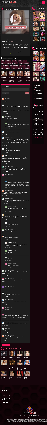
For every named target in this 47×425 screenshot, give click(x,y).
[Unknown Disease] (20, 373)
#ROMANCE (8, 68)
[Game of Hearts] (42, 33)
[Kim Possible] (36, 58)
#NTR (28, 65)
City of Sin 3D (19, 79)
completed (37, 112)
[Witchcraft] (42, 28)
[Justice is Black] (27, 362)
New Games (39, 90)
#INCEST (20, 63)
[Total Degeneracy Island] (39, 16)
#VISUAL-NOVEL (26, 68)
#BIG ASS (19, 60)
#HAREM (15, 63)
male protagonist (36, 124)
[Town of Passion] (36, 73)
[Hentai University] (42, 73)
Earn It (2, 367)
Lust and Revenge (3, 378)
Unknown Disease (19, 378)
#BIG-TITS (24, 60)
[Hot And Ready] (27, 373)
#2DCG (2, 60)
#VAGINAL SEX (19, 68)
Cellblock (3, 357)
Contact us (5, 402)
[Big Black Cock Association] (20, 362)
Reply (6, 101)
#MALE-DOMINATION (4, 65)
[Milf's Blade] (36, 78)
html (36, 120)
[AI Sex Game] (27, 73)
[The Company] (36, 38)
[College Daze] (42, 38)
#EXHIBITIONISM (10, 63)
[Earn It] (4, 362)
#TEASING (13, 68)
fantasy (36, 114)
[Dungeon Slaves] (36, 33)
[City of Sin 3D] (20, 73)
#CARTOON (3, 63)
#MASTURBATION (22, 65)
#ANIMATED (14, 60)
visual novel (37, 134)
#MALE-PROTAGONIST (14, 65)
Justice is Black (26, 367)
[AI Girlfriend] (4, 73)
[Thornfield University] (12, 353)
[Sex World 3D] (12, 73)
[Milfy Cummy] (42, 58)
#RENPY (2, 68)
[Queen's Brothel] (42, 78)
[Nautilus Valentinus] (20, 353)
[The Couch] (42, 53)
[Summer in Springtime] (36, 53)
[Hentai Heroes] (39, 66)
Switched (26, 357)
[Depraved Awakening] (36, 23)
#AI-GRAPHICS (8, 60)
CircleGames (12, 41)
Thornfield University (11, 358)
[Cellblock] (4, 353)
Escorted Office (10, 378)
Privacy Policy (6, 395)
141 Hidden (4, 341)
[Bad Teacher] (36, 28)
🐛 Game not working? (15, 53)
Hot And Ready (26, 378)
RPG (36, 129)
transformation (38, 132)
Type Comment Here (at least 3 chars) (10, 89)
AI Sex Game (27, 79)
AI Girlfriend (4, 79)
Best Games (39, 98)
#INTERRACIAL (26, 63)
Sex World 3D (12, 79)
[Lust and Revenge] (4, 373)
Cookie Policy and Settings (6, 399)
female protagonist (36, 117)
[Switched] (27, 353)
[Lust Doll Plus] (42, 23)
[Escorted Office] (12, 373)
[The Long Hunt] (12, 362)
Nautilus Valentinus (19, 358)
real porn (37, 127)
